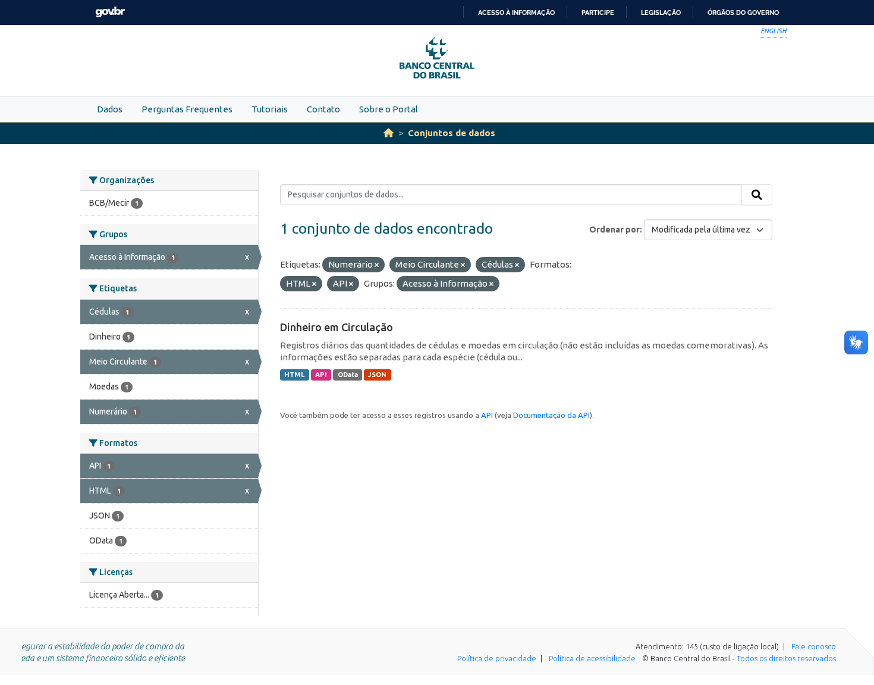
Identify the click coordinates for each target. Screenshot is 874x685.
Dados (109, 109)
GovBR (110, 12)
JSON (377, 374)
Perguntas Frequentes (187, 109)
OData (348, 374)
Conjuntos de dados (451, 133)
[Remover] (377, 265)
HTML (294, 374)
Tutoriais (269, 109)
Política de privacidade (496, 658)
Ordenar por (614, 229)
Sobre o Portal (388, 109)
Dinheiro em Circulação (336, 327)
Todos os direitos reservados (786, 658)
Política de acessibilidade (592, 658)
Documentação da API (551, 415)
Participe (597, 12)
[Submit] (756, 195)
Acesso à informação (516, 12)
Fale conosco (813, 646)
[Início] (388, 133)
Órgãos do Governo (743, 12)
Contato (323, 109)
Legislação (661, 12)
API (321, 374)
